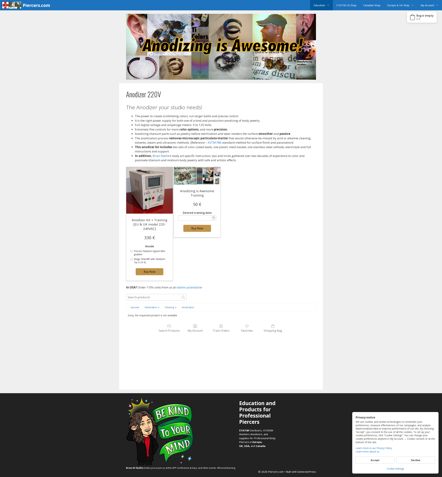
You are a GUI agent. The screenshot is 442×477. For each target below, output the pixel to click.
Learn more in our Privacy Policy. (374, 448)
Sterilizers (250, 430)
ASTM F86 (215, 142)
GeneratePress (306, 471)
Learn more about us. (368, 451)
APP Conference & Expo (184, 467)
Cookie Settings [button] (395, 468)
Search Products (169, 330)
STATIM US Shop (346, 5)
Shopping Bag (273, 330)
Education (319, 5)
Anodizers (256, 434)
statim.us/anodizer (189, 287)
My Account (427, 5)
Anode (149, 246)
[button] (329, 5)
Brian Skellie (161, 156)
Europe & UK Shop (398, 5)
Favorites (247, 330)
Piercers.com (36, 5)
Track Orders (221, 330)
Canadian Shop (371, 5)
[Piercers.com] (12, 5)
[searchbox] (156, 297)
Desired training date (197, 213)
